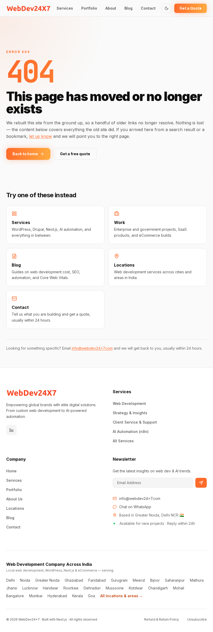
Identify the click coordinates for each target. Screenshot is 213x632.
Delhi (10, 580)
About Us (14, 499)
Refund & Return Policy (161, 619)
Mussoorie (115, 588)
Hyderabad (57, 596)
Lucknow (30, 588)
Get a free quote (75, 154)
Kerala (77, 596)
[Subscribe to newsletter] (201, 483)
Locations (15, 508)
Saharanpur (175, 580)
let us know (40, 136)
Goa (91, 596)
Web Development (129, 403)
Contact (148, 8)
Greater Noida (47, 580)
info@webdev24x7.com (92, 348)
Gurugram (119, 580)
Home (11, 471)
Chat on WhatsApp (135, 507)
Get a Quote (190, 8)
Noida (25, 580)
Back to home (25, 154)
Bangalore (15, 596)
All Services (123, 441)
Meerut (139, 580)
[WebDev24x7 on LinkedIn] (11, 430)
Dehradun (92, 588)
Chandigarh (158, 588)
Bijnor (155, 580)
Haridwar (50, 588)
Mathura (197, 580)
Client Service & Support (135, 422)
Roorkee (70, 588)
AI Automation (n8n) (131, 431)
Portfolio (89, 8)
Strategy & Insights (130, 413)
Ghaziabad (74, 580)
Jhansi (11, 588)
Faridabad (97, 580)
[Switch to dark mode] (166, 8)
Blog (128, 8)
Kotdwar (136, 588)
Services (65, 8)
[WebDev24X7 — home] (28, 8)
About (110, 8)
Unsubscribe (197, 619)
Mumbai (35, 596)
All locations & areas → (121, 596)
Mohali (178, 588)
